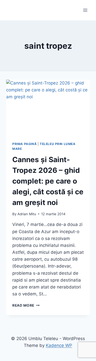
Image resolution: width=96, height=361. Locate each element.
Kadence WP (59, 345)
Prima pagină (24, 144)
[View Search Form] (10, 10)
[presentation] (48, 107)
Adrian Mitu (26, 214)
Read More (26, 305)
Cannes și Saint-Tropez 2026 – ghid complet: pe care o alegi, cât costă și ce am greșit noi (47, 181)
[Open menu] (85, 10)
